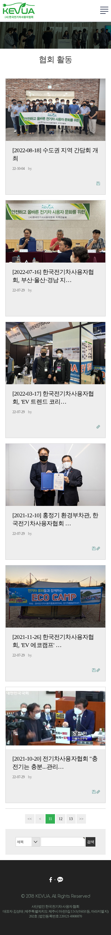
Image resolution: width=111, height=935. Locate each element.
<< (29, 819)
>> (81, 819)
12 (61, 819)
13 (71, 819)
